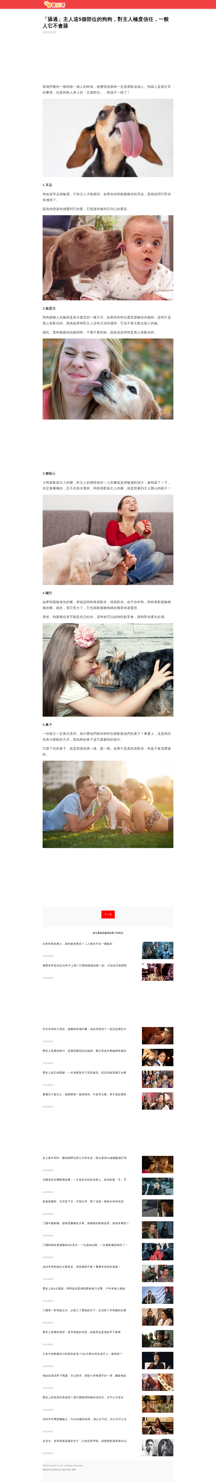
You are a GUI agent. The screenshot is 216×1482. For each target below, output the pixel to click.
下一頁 (108, 914)
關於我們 (47, 1469)
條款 (64, 1469)
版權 (74, 1469)
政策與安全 (56, 1469)
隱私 (69, 1469)
